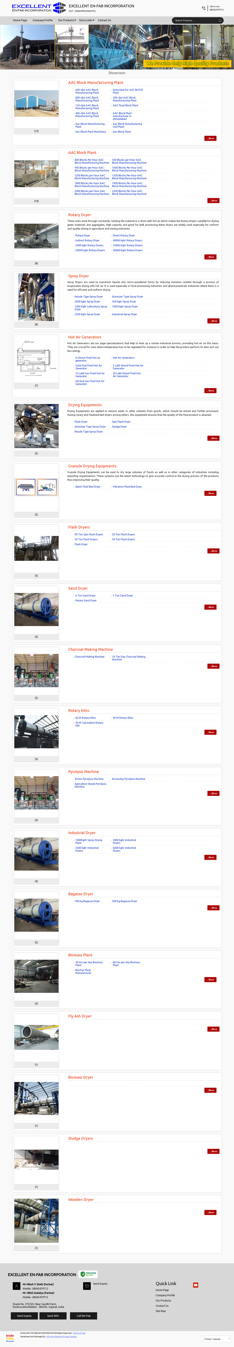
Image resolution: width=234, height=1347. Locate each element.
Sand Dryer (78, 588)
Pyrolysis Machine (83, 771)
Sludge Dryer (119, 426)
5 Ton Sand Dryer (123, 595)
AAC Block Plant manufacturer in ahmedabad (122, 116)
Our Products (66, 20)
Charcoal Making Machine (90, 649)
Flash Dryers (79, 527)
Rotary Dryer (79, 215)
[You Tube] (196, 1287)
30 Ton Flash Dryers (86, 539)
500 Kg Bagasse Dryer (124, 901)
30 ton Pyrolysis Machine (89, 778)
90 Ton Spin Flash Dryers (89, 534)
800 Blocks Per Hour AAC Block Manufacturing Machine (92, 161)
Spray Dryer (78, 276)
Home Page (20, 20)
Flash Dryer (81, 421)
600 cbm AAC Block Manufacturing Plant (87, 91)
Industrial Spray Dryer (124, 314)
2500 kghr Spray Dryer (87, 314)
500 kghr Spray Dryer (124, 301)
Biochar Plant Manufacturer (83, 971)
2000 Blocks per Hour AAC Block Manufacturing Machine (92, 192)
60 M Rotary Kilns (85, 717)
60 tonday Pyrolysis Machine (128, 778)
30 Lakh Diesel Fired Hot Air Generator (127, 375)
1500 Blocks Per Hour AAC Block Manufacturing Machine (129, 177)
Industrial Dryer (82, 833)
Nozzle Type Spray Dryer (89, 296)
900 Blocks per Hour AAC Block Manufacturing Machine (92, 169)
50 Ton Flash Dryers (123, 539)
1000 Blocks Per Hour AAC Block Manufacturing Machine (129, 169)
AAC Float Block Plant (125, 105)
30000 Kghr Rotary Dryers (128, 250)
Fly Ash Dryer (80, 1016)
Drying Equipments (85, 405)
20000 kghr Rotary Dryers (90, 250)
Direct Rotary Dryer (124, 235)
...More (210, 138)
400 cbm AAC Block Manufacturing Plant (87, 114)
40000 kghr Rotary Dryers (127, 240)
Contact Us (104, 20)
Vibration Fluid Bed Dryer (127, 486)
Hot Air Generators (84, 337)
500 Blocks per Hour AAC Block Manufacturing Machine (129, 161)
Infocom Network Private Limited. (61, 1337)
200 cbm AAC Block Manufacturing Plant (124, 99)
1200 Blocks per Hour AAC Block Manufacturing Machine (92, 177)
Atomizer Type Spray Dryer (127, 296)
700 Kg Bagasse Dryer (87, 901)
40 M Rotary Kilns (123, 717)
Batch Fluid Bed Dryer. (88, 486)
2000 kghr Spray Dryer (87, 301)
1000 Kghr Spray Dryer (125, 306)
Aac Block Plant (122, 131)
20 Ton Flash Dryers (123, 534)
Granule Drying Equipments (92, 466)
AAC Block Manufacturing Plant (95, 82)
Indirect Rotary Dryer (87, 240)
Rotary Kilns (78, 710)
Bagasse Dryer (80, 894)
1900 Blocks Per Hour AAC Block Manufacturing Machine (129, 185)
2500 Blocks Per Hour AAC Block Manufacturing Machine (129, 192)
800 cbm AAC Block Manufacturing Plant (87, 99)
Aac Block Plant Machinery (90, 131)
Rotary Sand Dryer (86, 600)
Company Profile (43, 20)
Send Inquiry (100, 1283)
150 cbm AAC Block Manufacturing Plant (87, 107)
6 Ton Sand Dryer (85, 595)
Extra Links (85, 20)
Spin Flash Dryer (121, 421)
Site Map (161, 1311)
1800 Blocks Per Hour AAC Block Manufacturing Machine (92, 185)
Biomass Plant (80, 955)
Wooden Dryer (81, 1199)
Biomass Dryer (80, 1077)
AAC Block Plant (82, 152)
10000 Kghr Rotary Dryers (128, 245)
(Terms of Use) (79, 1333)
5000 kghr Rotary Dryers (89, 245)
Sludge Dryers (80, 1138)
